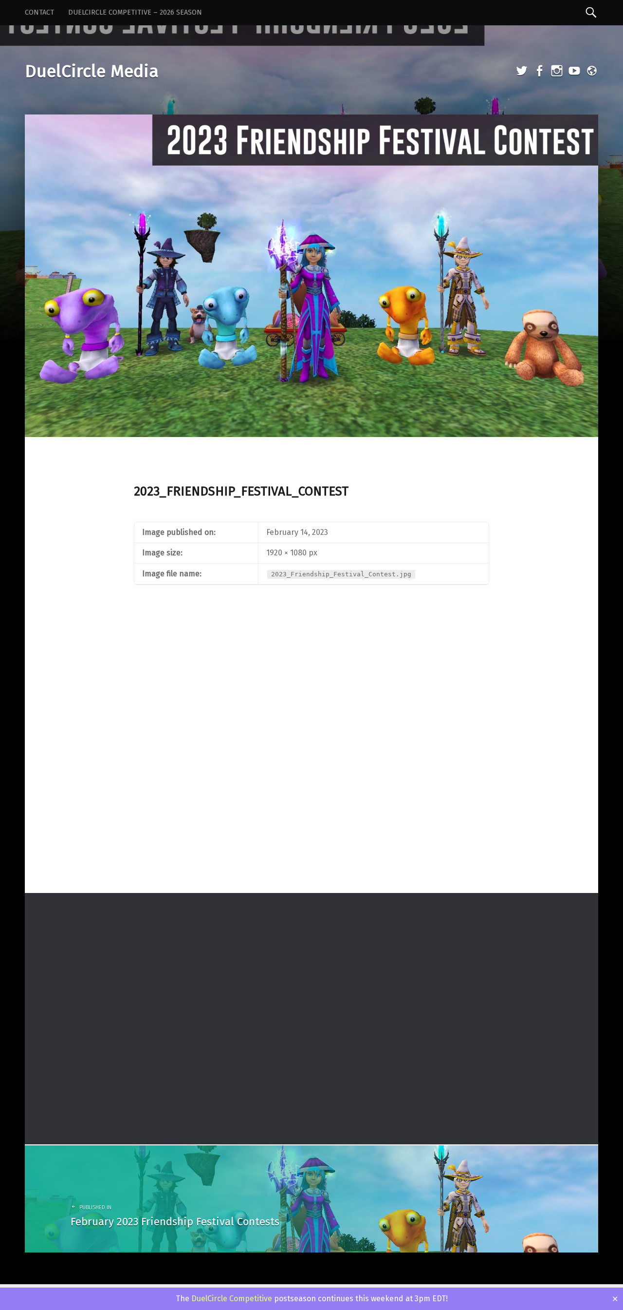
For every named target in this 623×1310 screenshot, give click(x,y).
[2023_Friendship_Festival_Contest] (311, 120)
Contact (39, 12)
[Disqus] (311, 765)
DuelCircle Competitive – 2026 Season (135, 12)
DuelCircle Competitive (231, 1298)
